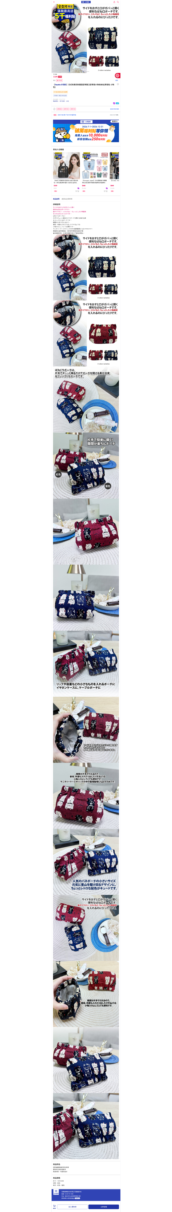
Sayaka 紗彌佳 (60, 85)
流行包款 (62, 101)
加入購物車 (72, 1207)
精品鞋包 (55, 101)
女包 (67, 101)
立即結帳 (104, 1207)
